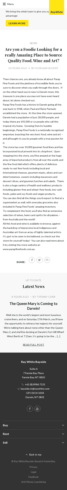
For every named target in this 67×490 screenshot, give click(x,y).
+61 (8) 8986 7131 (35, 384)
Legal (33, 472)
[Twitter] (39, 260)
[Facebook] (32, 260)
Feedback (33, 476)
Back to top (35, 454)
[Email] (47, 260)
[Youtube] (37, 409)
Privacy (33, 467)
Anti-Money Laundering (33, 481)
